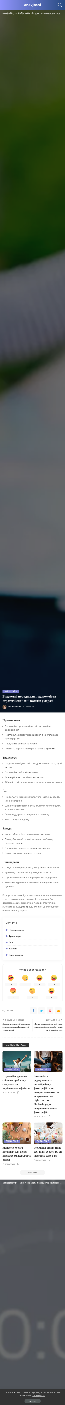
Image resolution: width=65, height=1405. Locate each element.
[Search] (59, 5)
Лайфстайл (10, 691)
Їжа (11, 942)
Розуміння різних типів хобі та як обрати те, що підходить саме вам (48, 1152)
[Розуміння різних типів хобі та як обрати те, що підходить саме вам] (48, 1133)
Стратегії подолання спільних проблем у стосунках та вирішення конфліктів (16, 1082)
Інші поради (16, 955)
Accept (33, 1401)
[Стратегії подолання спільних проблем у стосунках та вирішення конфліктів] (16, 1061)
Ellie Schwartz (14, 706)
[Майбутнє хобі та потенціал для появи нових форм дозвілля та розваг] (16, 1133)
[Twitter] (41, 1010)
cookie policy (38, 1395)
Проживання (16, 930)
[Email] (58, 1010)
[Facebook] (33, 1010)
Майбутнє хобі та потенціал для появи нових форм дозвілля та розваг (16, 1154)
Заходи (13, 948)
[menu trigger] (6, 5)
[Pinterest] (50, 1010)
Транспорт (15, 936)
